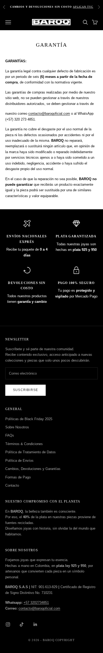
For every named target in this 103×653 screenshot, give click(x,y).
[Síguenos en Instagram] (8, 624)
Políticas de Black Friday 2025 (28, 419)
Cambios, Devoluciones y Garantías (32, 469)
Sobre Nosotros (17, 427)
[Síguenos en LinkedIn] (35, 624)
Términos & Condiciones (24, 444)
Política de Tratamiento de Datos (30, 452)
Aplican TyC (83, 6)
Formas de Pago (18, 477)
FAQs (9, 435)
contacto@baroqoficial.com (49, 114)
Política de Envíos (19, 461)
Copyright (65, 640)
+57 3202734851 (36, 603)
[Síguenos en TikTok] (21, 624)
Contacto (12, 485)
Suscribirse (25, 390)
